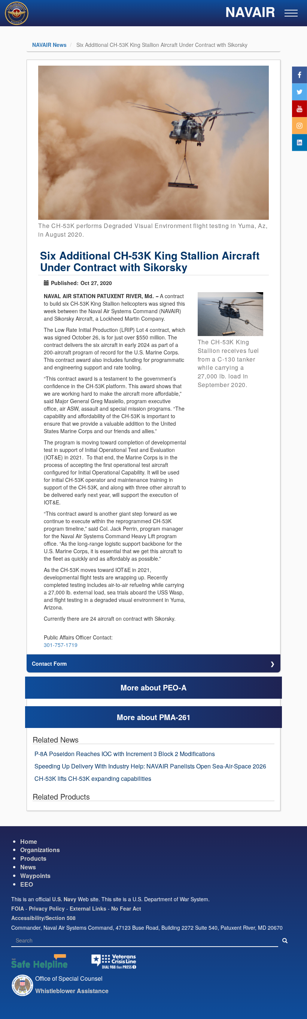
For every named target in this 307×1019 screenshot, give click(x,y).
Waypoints (35, 875)
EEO (26, 884)
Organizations (40, 849)
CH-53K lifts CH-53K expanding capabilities (92, 778)
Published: (65, 283)
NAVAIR (250, 13)
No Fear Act (126, 908)
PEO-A (174, 687)
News (28, 867)
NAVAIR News (49, 44)
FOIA (17, 908)
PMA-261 (175, 716)
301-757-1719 (60, 644)
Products (33, 858)
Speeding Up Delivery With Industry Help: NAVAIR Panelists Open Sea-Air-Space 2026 (150, 766)
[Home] (19, 14)
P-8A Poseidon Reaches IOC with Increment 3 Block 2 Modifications (124, 753)
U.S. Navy (64, 899)
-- (157, 296)
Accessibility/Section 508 (43, 917)
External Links (88, 908)
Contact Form (49, 663)
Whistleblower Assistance (72, 990)
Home (28, 841)
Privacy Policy (47, 908)
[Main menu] (291, 13)
